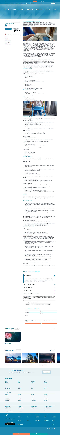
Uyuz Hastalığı (19, 388)
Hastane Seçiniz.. (27, 312)
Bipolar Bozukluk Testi (33, 407)
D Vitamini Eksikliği (7, 380)
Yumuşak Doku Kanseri (33, 400)
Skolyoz (19, 380)
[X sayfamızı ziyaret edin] (40, 1)
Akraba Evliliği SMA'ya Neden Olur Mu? (31, 293)
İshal (18, 381)
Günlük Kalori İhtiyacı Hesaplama (9, 411)
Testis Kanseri (45, 400)
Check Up (45, 380)
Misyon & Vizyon (20, 417)
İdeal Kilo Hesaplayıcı (20, 407)
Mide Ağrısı (19, 382)
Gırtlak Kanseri (32, 399)
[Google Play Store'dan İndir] (7, 424)
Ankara (28, 420)
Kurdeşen (32, 388)
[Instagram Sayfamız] (49, 428)
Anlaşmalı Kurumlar (34, 3)
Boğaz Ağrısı (45, 382)
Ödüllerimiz (19, 420)
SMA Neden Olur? (7, 39)
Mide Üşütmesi (32, 382)
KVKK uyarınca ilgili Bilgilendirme (30, 320)
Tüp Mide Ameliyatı (33, 380)
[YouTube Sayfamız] (51, 428)
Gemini (49, 304)
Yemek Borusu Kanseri (46, 399)
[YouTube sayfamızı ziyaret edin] (42, 1)
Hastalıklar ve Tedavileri (10, 5)
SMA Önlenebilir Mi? (28, 290)
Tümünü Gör (16, 328)
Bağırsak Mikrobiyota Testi (34, 406)
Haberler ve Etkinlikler (20, 424)
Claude (44, 304)
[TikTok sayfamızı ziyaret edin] (45, 1)
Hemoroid (32, 383)
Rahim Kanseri (6, 395)
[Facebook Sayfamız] (46, 428)
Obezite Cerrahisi (46, 387)
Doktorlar (22, 3)
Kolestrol (45, 381)
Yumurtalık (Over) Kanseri (8, 399)
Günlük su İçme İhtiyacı (20, 411)
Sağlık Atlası (27, 3)
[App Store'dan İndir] (12, 424)
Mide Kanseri (32, 395)
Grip (44, 388)
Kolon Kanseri (45, 394)
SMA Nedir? (6, 38)
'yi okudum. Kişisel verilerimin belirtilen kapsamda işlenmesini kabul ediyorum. (40, 321)
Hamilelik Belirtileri (33, 381)
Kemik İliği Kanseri (20, 399)
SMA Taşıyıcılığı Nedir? (28, 287)
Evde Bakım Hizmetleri (46, 420)
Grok (33, 304)
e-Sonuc (45, 417)
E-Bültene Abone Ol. (46, 372)
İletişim (40, 3)
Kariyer (44, 3)
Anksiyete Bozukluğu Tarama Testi (48, 406)
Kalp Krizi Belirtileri (7, 383)
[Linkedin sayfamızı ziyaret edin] (43, 1)
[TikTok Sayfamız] (54, 428)
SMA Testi (6, 43)
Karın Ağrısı (45, 383)
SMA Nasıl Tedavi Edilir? (8, 44)
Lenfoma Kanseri (46, 395)
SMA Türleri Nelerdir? (8, 40)
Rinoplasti (6, 387)
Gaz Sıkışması (6, 382)
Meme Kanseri (6, 394)
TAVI (31, 387)
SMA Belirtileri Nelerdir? (8, 41)
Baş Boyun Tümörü (7, 400)
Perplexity (38, 304)
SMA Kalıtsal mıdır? (28, 275)
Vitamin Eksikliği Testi (7, 406)
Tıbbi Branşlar (17, 3)
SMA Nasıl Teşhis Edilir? (8, 42)
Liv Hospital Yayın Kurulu (29, 296)
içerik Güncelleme (54, 417)
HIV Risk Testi (19, 406)
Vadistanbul (28, 417)
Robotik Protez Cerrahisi (7, 388)
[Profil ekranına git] (54, 3)
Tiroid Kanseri (19, 395)
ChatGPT (28, 304)
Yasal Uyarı (53, 420)
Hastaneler (11, 3)
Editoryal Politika (54, 416)
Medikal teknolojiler (37, 420)
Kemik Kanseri (19, 400)
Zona (18, 383)
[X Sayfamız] (48, 428)
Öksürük (6, 381)
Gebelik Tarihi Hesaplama (47, 407)
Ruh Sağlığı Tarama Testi (8, 407)
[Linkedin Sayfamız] (53, 428)
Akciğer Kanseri (19, 394)
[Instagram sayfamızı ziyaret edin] (41, 1)
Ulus (27, 416)
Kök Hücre (19, 387)
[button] (54, 1)
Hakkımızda (19, 416)
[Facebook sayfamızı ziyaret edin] (38, 1)
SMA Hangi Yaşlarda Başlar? (29, 284)
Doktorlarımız (37, 417)
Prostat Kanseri (32, 394)
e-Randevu (45, 416)
